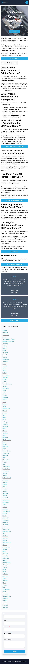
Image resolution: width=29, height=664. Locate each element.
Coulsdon (5, 482)
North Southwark (7, 477)
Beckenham (6, 502)
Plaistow (5, 549)
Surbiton (5, 346)
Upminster (5, 607)
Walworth (5, 484)
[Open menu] (26, 2)
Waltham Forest (6, 562)
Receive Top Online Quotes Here (14, 264)
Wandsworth (6, 388)
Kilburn (4, 419)
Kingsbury (5, 437)
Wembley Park (6, 408)
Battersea (5, 404)
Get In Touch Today (14, 58)
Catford (4, 504)
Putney (4, 370)
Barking (4, 578)
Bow (4, 533)
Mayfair (4, 442)
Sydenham (5, 493)
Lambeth (5, 444)
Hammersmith (6, 375)
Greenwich (5, 522)
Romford (5, 600)
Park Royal (5, 377)
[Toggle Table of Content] (14, 63)
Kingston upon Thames (8, 341)
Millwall (4, 515)
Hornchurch (5, 605)
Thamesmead (6, 589)
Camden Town (6, 466)
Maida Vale (5, 424)
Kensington (5, 397)
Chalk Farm (5, 464)
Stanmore (5, 473)
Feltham (5, 330)
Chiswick (5, 366)
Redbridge (5, 573)
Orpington (5, 580)
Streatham (5, 433)
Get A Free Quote (14, 320)
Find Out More (14, 251)
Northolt (4, 372)
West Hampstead (7, 439)
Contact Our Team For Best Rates (14, 200)
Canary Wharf (6, 529)
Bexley (4, 591)
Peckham (5, 489)
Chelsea (5, 410)
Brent (4, 457)
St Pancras (5, 480)
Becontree (5, 594)
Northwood (5, 455)
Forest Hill (5, 497)
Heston (4, 337)
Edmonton (5, 553)
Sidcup (4, 571)
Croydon (5, 475)
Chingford (5, 585)
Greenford (5, 361)
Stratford (5, 544)
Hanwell (5, 357)
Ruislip (4, 406)
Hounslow (5, 332)
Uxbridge (5, 386)
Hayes (4, 350)
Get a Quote (13, 31)
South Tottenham (7, 531)
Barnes (4, 363)
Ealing (4, 368)
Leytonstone (6, 558)
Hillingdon (5, 352)
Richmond (5, 343)
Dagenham (5, 598)
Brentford (5, 348)
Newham (5, 560)
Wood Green (6, 520)
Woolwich (5, 567)
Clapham (5, 430)
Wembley (5, 395)
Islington (5, 491)
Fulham (4, 379)
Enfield (4, 569)
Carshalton (5, 426)
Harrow (4, 401)
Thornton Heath (6, 451)
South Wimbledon (7, 384)
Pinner (4, 428)
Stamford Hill (6, 518)
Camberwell (6, 471)
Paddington (5, 422)
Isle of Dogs (5, 524)
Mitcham (5, 399)
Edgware (5, 486)
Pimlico (4, 435)
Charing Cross (6, 459)
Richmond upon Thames (9, 339)
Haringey (5, 506)
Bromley (5, 540)
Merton (4, 392)
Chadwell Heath (7, 596)
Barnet (4, 527)
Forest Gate (5, 556)
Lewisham (5, 509)
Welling (4, 582)
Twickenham (6, 334)
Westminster (6, 453)
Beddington (5, 446)
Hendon (5, 462)
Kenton (4, 417)
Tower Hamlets (6, 511)
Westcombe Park (7, 542)
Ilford (4, 587)
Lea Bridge (5, 538)
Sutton (4, 415)
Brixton (4, 448)
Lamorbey (5, 576)
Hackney (5, 513)
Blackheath (5, 535)
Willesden (5, 413)
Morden (4, 390)
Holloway (5, 495)
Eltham (4, 551)
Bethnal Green (6, 500)
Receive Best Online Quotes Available (14, 146)
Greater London (6, 547)
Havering (5, 602)
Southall (5, 354)
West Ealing (6, 359)
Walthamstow (6, 564)
